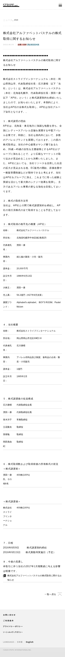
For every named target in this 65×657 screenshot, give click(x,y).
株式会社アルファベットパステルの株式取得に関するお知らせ (34, 577)
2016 (16, 20)
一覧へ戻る (50, 594)
